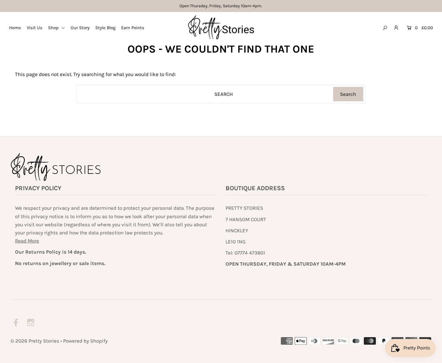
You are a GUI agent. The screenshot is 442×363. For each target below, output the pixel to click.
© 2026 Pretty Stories (35, 341)
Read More (27, 241)
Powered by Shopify (85, 341)
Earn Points (132, 27)
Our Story (80, 27)
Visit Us (34, 27)
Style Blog (105, 27)
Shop (54, 27)
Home (15, 27)
